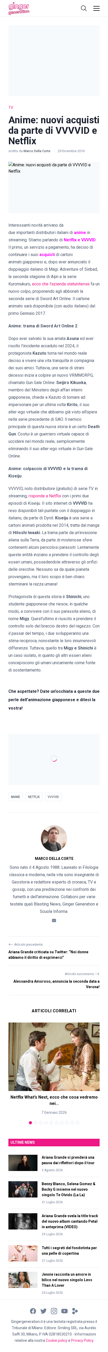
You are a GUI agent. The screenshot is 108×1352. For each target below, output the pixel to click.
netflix (34, 797)
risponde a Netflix (45, 495)
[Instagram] (54, 1310)
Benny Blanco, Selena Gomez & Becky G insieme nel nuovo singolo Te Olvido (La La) (68, 1189)
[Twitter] (43, 1310)
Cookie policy (56, 1340)
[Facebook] (33, 1310)
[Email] (54, 920)
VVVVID (53, 797)
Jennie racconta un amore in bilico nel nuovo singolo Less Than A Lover (67, 1279)
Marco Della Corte (37, 151)
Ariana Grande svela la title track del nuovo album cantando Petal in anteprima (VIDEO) (70, 1221)
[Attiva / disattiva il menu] (96, 8)
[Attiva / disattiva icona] (84, 8)
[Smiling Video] (75, 1310)
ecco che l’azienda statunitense (61, 283)
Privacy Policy (82, 1340)
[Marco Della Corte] (54, 838)
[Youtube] (64, 1310)
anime (15, 797)
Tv (10, 107)
